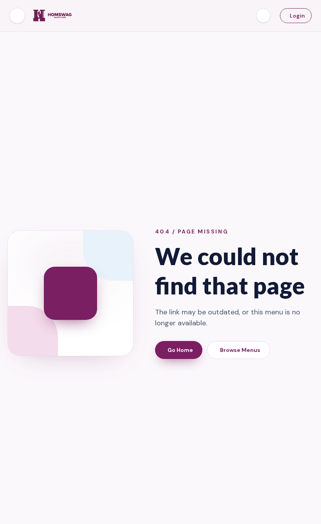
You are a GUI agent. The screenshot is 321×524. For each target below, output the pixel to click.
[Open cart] (263, 16)
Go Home (180, 350)
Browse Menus (240, 350)
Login (297, 15)
